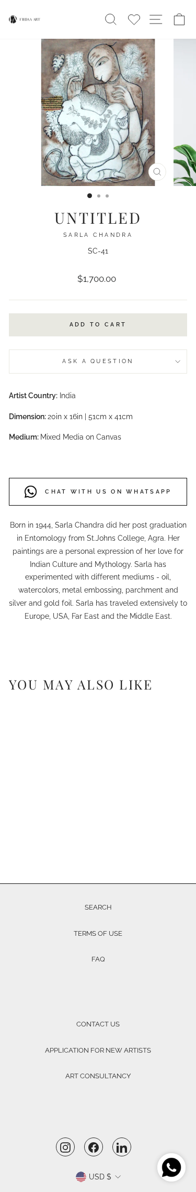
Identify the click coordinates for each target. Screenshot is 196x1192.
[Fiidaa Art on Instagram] (65, 1146)
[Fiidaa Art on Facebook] (93, 1146)
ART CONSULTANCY (98, 1076)
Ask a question (97, 361)
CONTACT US (98, 1024)
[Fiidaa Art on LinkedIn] (122, 1146)
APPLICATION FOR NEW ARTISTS (98, 1050)
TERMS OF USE (98, 933)
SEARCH (98, 907)
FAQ (98, 959)
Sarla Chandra (98, 235)
